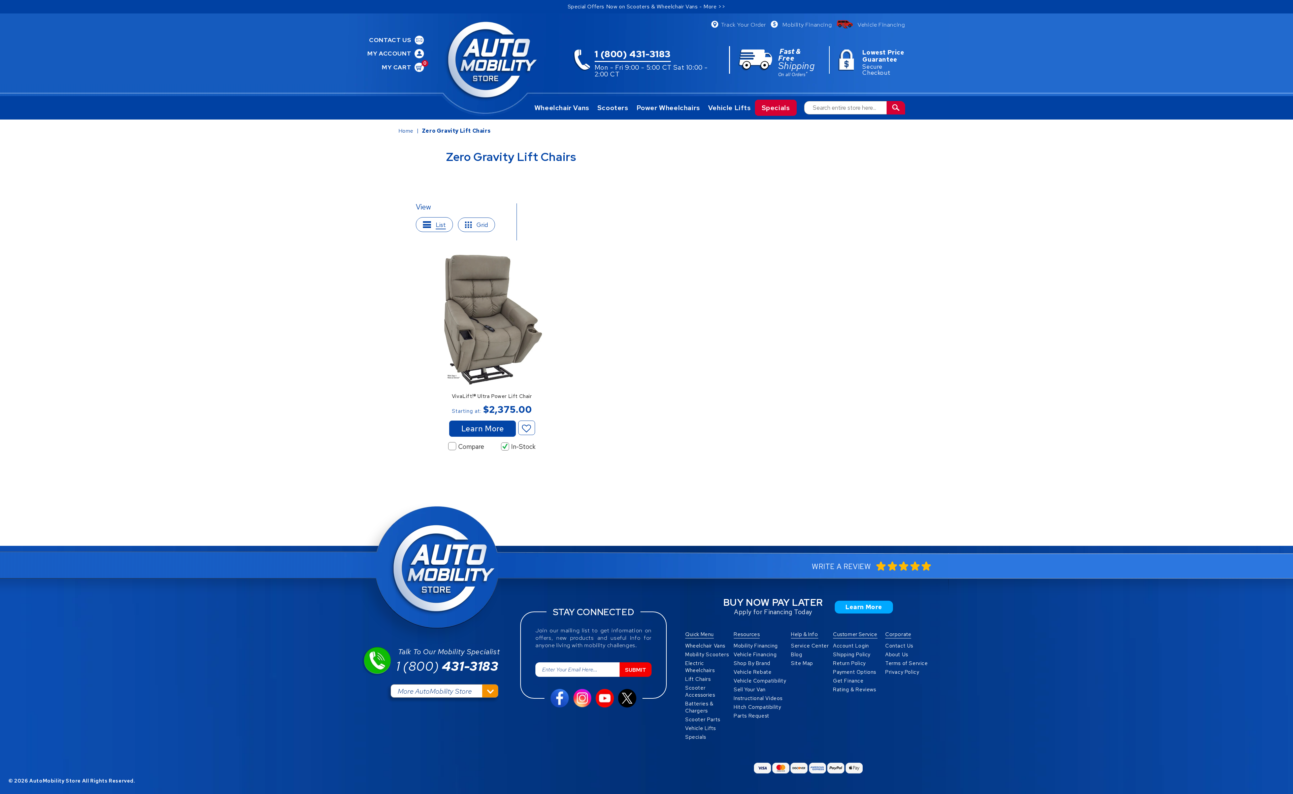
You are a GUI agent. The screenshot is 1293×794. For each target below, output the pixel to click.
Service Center (810, 645)
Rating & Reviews (854, 689)
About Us (896, 654)
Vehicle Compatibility (760, 680)
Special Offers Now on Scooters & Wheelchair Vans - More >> (647, 6)
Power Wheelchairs (668, 107)
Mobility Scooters (707, 654)
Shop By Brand (752, 663)
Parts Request (751, 716)
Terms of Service (906, 663)
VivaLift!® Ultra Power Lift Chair (492, 396)
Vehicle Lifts (729, 107)
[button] (526, 428)
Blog (796, 654)
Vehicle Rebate (752, 672)
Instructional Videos (758, 698)
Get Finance (848, 680)
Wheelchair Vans (561, 107)
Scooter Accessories (700, 691)
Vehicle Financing (881, 24)
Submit (635, 669)
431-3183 (447, 666)
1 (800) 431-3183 (633, 54)
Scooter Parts (702, 719)
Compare (471, 446)
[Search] (896, 107)
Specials (776, 107)
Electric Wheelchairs (700, 667)
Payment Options (854, 672)
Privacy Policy (902, 672)
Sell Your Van (750, 689)
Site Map (802, 663)
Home (405, 130)
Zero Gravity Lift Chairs (456, 130)
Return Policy (849, 663)
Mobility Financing (807, 24)
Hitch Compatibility (757, 707)
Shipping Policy (851, 654)
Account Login (851, 645)
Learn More (482, 429)
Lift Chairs (698, 679)
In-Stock (523, 446)
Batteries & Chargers (699, 707)
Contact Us (899, 645)
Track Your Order (743, 24)
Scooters (612, 107)
